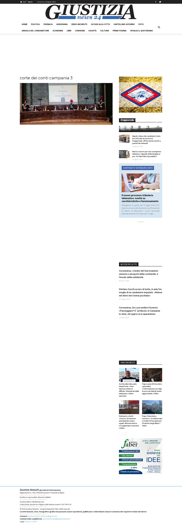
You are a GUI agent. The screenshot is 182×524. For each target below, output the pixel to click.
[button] (159, 27)
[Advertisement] (91, 56)
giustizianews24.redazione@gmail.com (42, 516)
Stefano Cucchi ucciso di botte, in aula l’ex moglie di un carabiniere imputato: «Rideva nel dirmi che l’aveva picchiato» (140, 292)
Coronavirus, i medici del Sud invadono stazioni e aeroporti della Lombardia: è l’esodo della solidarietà (138, 274)
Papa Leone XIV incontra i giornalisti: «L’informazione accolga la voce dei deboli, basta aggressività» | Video (152, 389)
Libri (69, 30)
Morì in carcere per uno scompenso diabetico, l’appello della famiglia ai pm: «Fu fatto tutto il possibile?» (146, 154)
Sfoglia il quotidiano (141, 30)
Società (92, 30)
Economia (58, 30)
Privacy (27, 521)
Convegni (80, 30)
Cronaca (48, 24)
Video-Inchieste (79, 24)
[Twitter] (160, 2)
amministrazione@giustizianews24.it (56, 519)
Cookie (34, 521)
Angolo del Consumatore (35, 30)
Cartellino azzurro (124, 24)
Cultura (104, 30)
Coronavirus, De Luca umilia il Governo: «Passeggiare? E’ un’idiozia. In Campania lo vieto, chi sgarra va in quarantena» (139, 310)
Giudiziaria (62, 24)
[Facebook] (156, 2)
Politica (35, 24)
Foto (141, 24)
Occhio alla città (100, 24)
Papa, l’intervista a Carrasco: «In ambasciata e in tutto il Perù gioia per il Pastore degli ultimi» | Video (152, 421)
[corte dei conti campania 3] (66, 124)
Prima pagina (119, 30)
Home (24, 24)
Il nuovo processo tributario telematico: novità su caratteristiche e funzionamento (140, 198)
